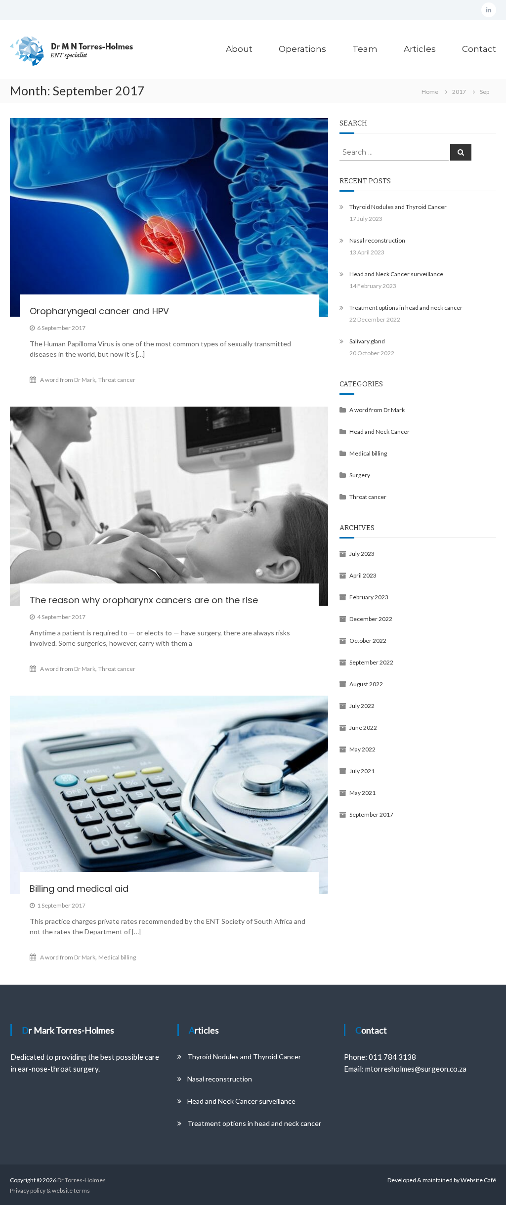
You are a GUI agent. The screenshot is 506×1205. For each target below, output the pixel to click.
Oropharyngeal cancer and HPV (99, 311)
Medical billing (117, 957)
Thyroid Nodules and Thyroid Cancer (398, 206)
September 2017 (371, 814)
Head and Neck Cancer (379, 431)
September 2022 (371, 662)
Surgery (359, 475)
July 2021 (362, 771)
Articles (420, 49)
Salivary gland (367, 341)
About (239, 49)
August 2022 (366, 684)
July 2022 (362, 705)
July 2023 (362, 553)
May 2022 (362, 749)
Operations (302, 49)
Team (365, 49)
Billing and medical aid (79, 888)
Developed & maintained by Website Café (441, 1180)
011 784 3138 (392, 1056)
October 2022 (367, 640)
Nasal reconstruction (377, 240)
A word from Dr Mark (67, 379)
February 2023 (368, 597)
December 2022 (370, 619)
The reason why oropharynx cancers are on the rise (144, 600)
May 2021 (362, 792)
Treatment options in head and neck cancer (406, 307)
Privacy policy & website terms (50, 1190)
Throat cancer (116, 379)
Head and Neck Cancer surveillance (396, 274)
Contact (479, 49)
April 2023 (363, 575)
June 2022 (363, 727)
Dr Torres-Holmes (81, 1180)
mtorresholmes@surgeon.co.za (415, 1068)
